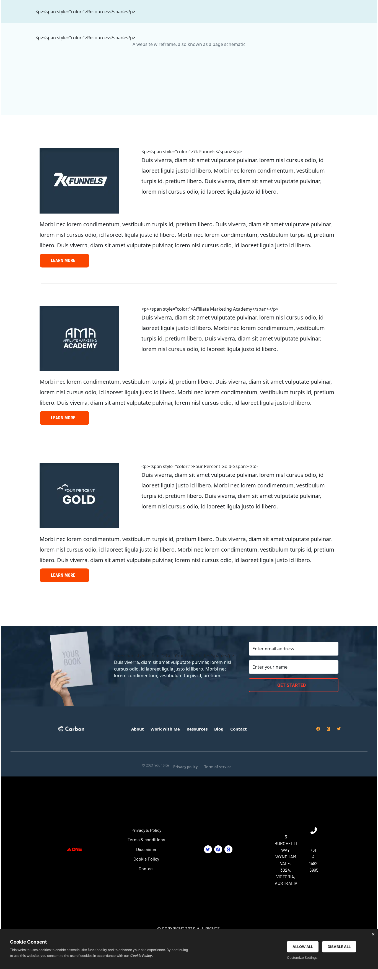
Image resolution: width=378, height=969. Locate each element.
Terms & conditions (146, 839)
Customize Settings (302, 957)
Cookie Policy (146, 858)
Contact (146, 868)
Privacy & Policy (146, 830)
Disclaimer (146, 849)
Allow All (302, 946)
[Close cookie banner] (373, 934)
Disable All (339, 946)
